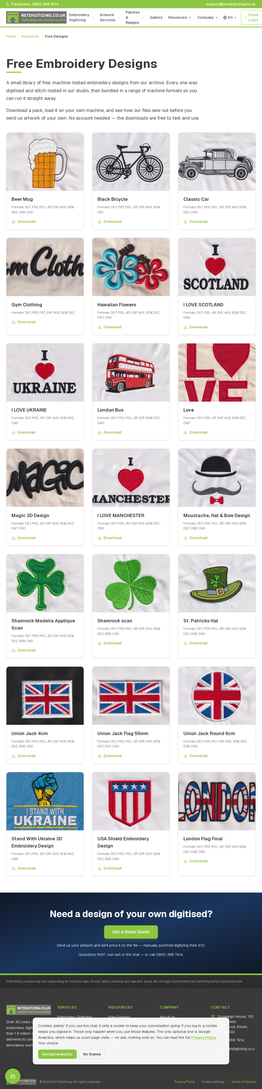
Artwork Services (107, 17)
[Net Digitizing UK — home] (36, 17)
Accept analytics (57, 1054)
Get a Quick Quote (131, 932)
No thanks (92, 1054)
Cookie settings (213, 1082)
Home (11, 36)
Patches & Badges (133, 17)
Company (205, 17)
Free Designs (119, 1017)
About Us (167, 1017)
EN (230, 17)
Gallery (156, 17)
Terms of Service (243, 1082)
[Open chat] (12, 1076)
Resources (177, 17)
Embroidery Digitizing (79, 17)
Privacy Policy (184, 1082)
